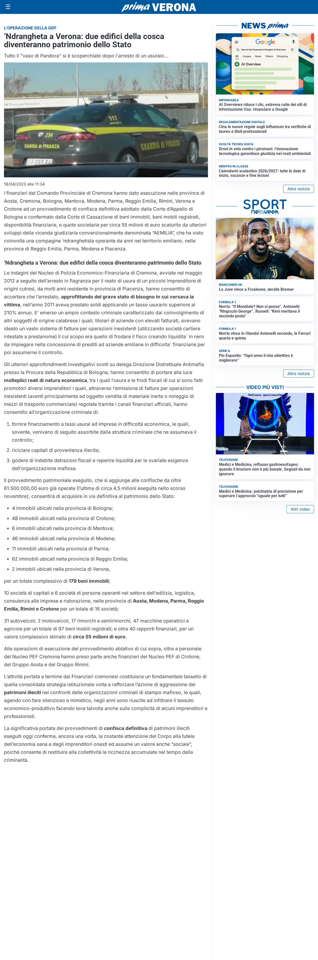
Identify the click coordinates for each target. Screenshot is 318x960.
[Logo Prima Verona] (159, 7)
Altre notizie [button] (298, 188)
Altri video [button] (300, 509)
